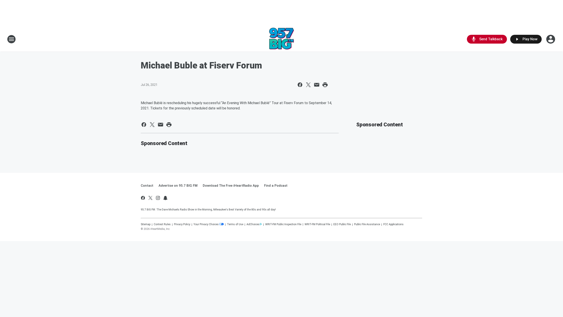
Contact (147, 186)
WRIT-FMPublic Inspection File (283, 224)
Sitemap (145, 224)
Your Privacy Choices (206, 224)
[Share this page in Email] (317, 85)
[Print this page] (325, 85)
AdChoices (253, 224)
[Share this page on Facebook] (300, 85)
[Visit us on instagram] (158, 198)
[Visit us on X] (150, 198)
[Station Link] (281, 39)
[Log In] (551, 39)
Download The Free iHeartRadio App (231, 186)
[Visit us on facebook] (143, 198)
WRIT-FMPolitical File (317, 224)
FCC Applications (393, 224)
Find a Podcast (275, 186)
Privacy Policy (182, 224)
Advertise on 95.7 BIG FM (178, 186)
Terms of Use (235, 224)
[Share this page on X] (308, 85)
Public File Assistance (367, 224)
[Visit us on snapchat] (165, 198)
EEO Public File (342, 224)
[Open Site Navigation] (11, 39)
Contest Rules (162, 224)
